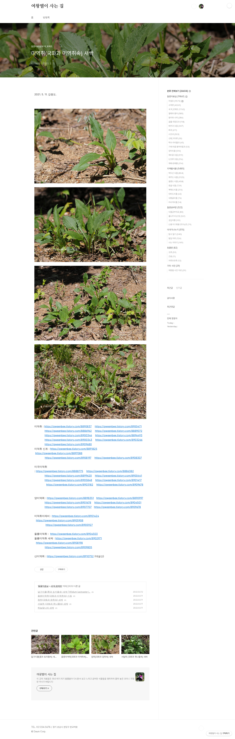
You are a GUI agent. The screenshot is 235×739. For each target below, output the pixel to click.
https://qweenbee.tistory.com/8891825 (73, 448)
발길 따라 (174, 238)
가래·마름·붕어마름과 (179, 147)
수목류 (174, 105)
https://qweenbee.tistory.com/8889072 (118, 430)
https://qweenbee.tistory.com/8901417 (118, 480)
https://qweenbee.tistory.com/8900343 (68, 439)
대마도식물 (175, 194)
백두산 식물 (176, 173)
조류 (172, 252)
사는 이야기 (175, 242)
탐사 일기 (175, 234)
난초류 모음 (175, 159)
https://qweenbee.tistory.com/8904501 (117, 502)
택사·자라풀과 (176, 142)
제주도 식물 (176, 177)
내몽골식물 (175, 198)
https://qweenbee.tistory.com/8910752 (70, 556)
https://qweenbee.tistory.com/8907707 (68, 507)
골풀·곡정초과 (176, 122)
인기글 (179, 288)
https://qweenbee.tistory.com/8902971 (78, 538)
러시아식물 (174, 202)
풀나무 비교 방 (176, 216)
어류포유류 (174, 260)
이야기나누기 (175, 229)
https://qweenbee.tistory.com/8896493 (118, 435)
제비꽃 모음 (175, 155)
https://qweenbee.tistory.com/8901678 (68, 502)
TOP (201, 728)
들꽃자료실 (43, 586)
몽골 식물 (175, 185)
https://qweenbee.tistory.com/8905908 (59, 520)
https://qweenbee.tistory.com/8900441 (118, 475)
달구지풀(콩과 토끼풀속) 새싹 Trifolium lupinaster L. (64, 591)
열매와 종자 (175, 113)
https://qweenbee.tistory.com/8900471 (118, 426)
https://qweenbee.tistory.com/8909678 (119, 484)
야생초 (174, 101)
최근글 (170, 288)
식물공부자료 (175, 212)
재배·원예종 (175, 163)
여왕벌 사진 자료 (177, 270)
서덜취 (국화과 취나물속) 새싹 (53, 603)
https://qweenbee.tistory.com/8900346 (68, 435)
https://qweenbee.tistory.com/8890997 (119, 498)
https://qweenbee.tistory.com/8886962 (68, 430)
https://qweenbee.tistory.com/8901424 (75, 516)
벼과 (172, 130)
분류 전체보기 (177, 91)
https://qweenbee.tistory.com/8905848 (68, 480)
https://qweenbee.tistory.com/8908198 (59, 542)
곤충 (172, 256)
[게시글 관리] (50, 569)
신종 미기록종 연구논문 (179, 224)
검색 (194, 6)
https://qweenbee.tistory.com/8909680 (68, 444)
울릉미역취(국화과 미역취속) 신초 (55, 595)
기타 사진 (173, 266)
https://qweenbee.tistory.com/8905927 (69, 524)
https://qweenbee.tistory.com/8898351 (70, 498)
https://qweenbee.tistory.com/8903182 (69, 484)
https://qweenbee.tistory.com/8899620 (68, 475)
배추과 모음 (176, 126)
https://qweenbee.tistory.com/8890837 (68, 426)
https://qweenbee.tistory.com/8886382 (110, 471)
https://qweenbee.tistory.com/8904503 (74, 533)
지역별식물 (175, 168)
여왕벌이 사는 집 (47, 6)
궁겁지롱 (174, 220)
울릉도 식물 (176, 181)
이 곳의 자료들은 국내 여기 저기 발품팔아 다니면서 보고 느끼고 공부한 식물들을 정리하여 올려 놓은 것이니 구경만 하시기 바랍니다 (85, 680)
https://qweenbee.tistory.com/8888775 (59, 471)
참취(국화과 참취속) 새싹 (50, 599)
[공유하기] (46, 569)
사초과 (173, 134)
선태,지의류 (175, 138)
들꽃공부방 (175, 207)
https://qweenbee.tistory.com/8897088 (58, 453)
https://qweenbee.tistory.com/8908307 (118, 457)
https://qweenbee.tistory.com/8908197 (68, 457)
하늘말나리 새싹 (46, 607)
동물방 (172, 247)
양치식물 (174, 151)
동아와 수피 (175, 117)
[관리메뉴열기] (229, 5)
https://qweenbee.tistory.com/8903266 (118, 439)
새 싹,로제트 (56, 586)
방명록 (46, 17)
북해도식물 (175, 190)
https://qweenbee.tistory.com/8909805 (68, 547)
